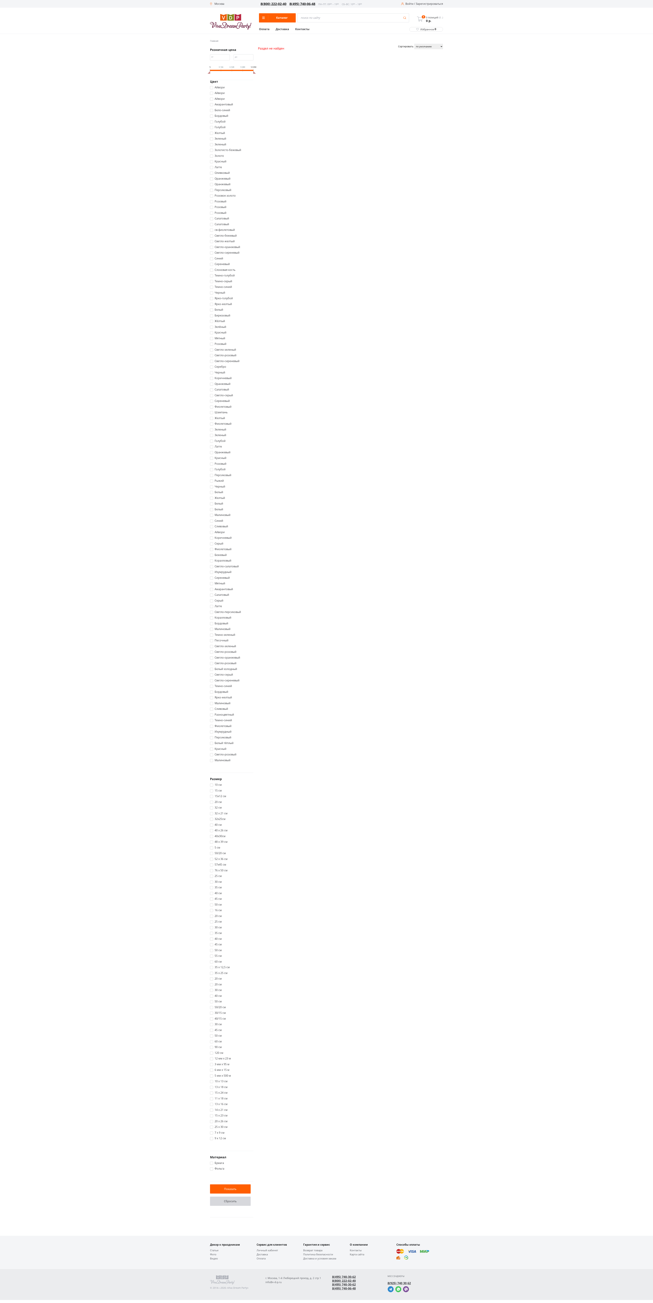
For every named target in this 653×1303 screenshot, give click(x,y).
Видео (214, 1258)
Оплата (264, 29)
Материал (218, 1157)
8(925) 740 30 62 (399, 1283)
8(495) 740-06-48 (302, 4)
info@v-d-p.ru (273, 1282)
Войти (409, 4)
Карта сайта (357, 1254)
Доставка (282, 29)
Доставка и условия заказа (319, 1258)
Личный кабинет (267, 1250)
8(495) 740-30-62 (344, 1276)
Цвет (214, 81)
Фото (213, 1254)
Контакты (302, 29)
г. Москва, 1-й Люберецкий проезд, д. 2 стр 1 (293, 1278)
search (404, 18)
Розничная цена (223, 49)
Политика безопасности (318, 1254)
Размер (216, 778)
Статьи (214, 1250)
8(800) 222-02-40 (273, 4)
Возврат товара (312, 1250)
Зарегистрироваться (429, 4)
